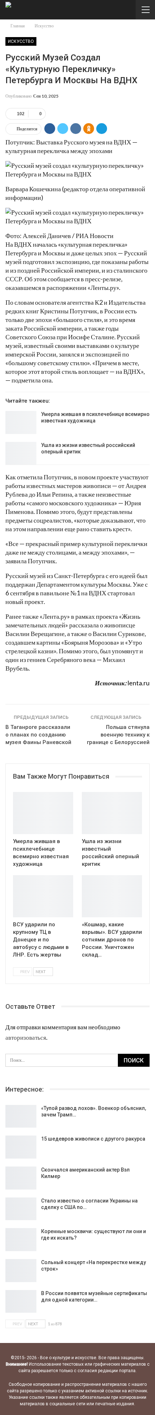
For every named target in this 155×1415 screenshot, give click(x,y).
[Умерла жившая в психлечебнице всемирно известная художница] (20, 422)
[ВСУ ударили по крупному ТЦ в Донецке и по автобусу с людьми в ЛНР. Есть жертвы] (43, 896)
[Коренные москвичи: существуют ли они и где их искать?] (20, 1239)
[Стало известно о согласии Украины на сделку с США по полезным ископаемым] (20, 1209)
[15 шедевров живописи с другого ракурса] (20, 1147)
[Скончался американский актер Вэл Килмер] (20, 1178)
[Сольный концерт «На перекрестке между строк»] (20, 1270)
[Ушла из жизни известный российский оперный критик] (20, 453)
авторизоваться (25, 1037)
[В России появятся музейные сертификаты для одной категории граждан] (20, 1301)
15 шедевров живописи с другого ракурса (93, 1139)
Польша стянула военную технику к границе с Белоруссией (118, 734)
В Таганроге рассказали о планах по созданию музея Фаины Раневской (38, 734)
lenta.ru (139, 683)
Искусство (21, 41)
